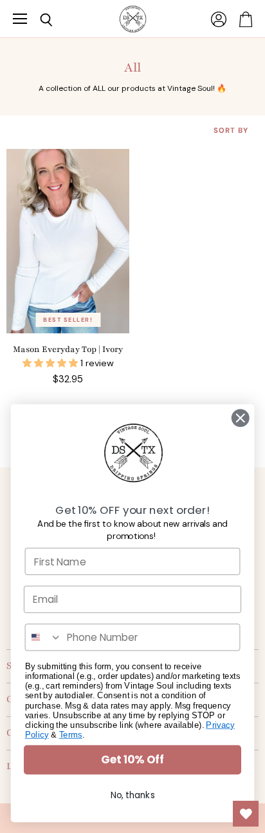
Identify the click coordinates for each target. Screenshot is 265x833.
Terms (70, 734)
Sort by (231, 130)
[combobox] (44, 637)
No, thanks (133, 795)
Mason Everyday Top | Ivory (68, 349)
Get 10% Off (132, 760)
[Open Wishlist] (246, 814)
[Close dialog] (240, 418)
